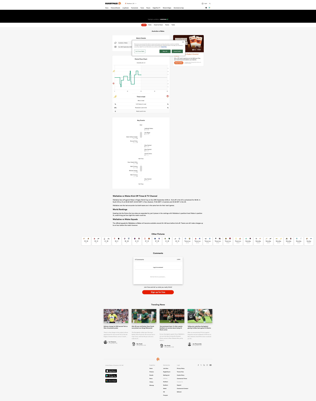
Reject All (165, 51)
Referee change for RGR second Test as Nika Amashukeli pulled (116, 327)
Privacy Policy (180, 368)
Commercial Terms (182, 378)
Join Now (165, 368)
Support (179, 385)
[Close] (183, 42)
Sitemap (151, 385)
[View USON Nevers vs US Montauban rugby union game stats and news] (167, 241)
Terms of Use (180, 372)
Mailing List (166, 375)
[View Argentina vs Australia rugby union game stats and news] (278, 241)
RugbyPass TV (156, 8)
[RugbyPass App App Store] (121, 371)
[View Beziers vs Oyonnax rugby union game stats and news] (136, 241)
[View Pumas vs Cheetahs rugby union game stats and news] (258, 241)
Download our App (179, 8)
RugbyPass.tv (166, 372)
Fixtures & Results (115, 8)
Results (151, 375)
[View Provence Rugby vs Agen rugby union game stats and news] (177, 241)
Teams (142, 8)
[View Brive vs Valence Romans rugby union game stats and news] (217, 241)
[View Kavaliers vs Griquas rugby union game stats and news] (309, 241)
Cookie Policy (180, 375)
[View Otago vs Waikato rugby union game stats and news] (238, 241)
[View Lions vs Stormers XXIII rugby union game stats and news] (197, 241)
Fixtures (151, 372)
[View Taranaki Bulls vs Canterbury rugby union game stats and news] (228, 241)
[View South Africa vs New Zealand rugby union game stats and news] (268, 241)
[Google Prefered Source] (121, 381)
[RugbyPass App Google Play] (121, 376)
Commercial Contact (182, 388)
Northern (165, 382)
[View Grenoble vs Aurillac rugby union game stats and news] (157, 241)
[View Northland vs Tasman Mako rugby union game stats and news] (298, 241)
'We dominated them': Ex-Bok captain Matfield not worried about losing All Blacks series (171, 328)
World (164, 388)
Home (151, 368)
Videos (151, 382)
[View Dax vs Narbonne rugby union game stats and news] (147, 241)
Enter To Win (178, 63)
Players (148, 8)
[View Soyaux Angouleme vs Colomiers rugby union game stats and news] (126, 241)
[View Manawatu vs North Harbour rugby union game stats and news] (248, 241)
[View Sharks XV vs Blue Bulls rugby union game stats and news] (207, 241)
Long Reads (125, 8)
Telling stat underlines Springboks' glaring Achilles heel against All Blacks (199, 327)
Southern (165, 385)
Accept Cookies (177, 51)
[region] (158, 48)
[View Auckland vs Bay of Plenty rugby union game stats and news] (187, 241)
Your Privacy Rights (139, 51)
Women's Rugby (167, 8)
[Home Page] (113, 3)
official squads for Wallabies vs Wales (128, 223)
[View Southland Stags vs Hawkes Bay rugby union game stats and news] (106, 241)
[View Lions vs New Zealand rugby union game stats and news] (96, 241)
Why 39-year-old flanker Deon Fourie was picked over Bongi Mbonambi (143, 327)
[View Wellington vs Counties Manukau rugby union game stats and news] (288, 241)
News (106, 8)
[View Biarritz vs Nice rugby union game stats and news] (116, 241)
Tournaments (134, 8)
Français (165, 395)
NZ (164, 392)
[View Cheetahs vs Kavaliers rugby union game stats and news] (86, 241)
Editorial (179, 392)
